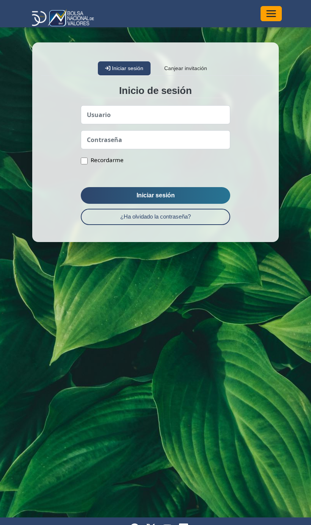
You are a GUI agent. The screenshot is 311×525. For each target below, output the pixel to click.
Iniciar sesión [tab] (126, 68)
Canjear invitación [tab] (185, 68)
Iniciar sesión (156, 195)
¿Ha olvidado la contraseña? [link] (155, 216)
